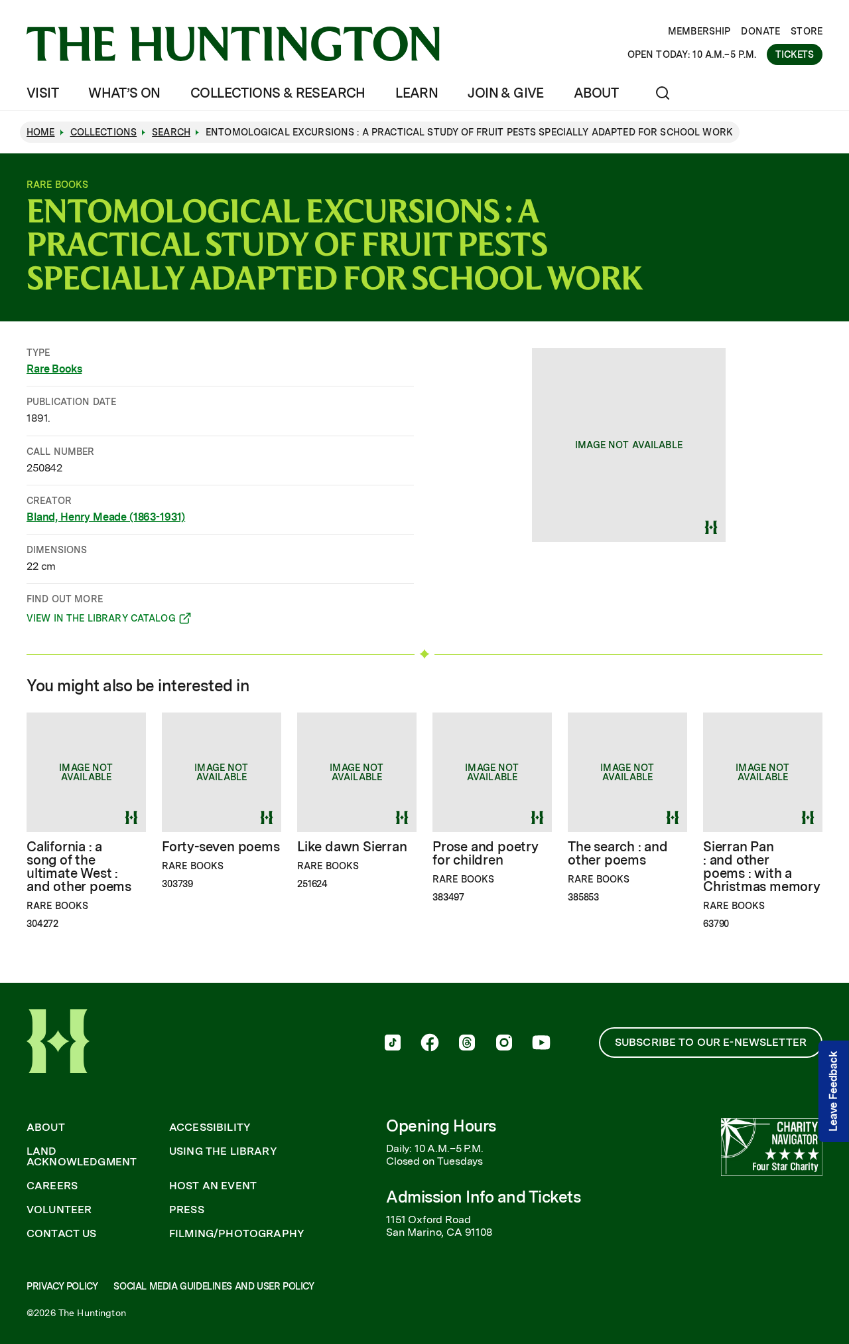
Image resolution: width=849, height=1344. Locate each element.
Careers (52, 1186)
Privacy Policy (62, 1286)
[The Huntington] (233, 44)
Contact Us (62, 1233)
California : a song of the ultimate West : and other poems (79, 866)
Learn (416, 93)
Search (171, 132)
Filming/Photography (236, 1233)
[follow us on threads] (467, 1044)
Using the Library (223, 1151)
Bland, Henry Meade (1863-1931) (106, 517)
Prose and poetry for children (485, 853)
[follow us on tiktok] (392, 1044)
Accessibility (210, 1127)
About (596, 93)
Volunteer (59, 1210)
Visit (42, 93)
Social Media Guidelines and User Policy (213, 1286)
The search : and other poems (618, 853)
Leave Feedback (833, 1092)
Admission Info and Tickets (483, 1197)
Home (41, 132)
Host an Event (213, 1186)
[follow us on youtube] (541, 1044)
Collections (103, 132)
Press (186, 1210)
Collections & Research (277, 93)
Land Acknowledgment (82, 1156)
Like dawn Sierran (352, 847)
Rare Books (54, 369)
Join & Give (505, 93)
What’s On (124, 93)
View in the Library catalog (101, 620)
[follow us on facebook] (429, 1044)
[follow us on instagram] (504, 1044)
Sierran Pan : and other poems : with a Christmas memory (761, 866)
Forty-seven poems (221, 847)
